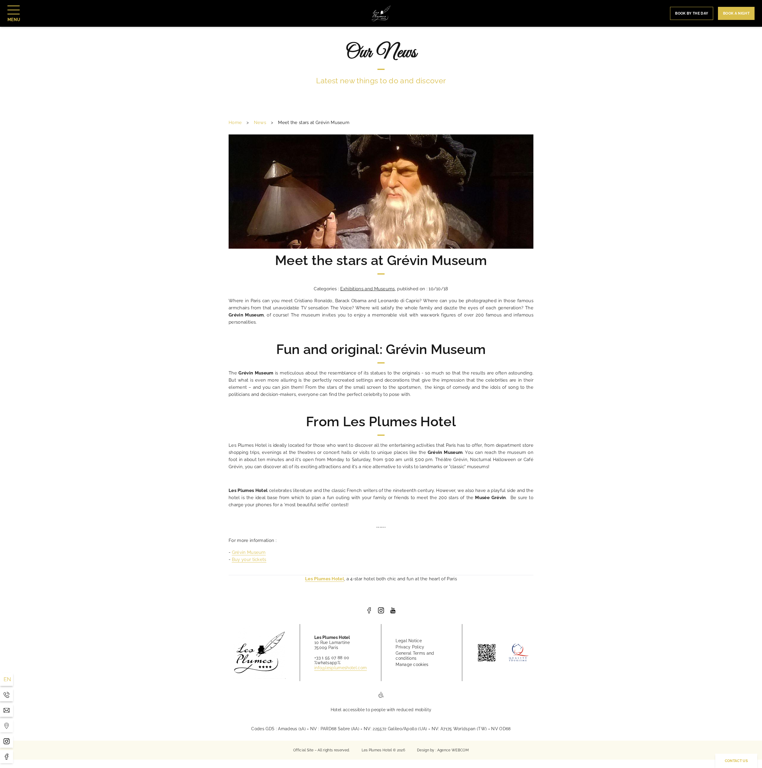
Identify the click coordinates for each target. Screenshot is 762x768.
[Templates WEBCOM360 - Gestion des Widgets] (6, 725)
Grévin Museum (249, 552)
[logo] (369, 610)
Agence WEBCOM (453, 750)
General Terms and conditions (415, 656)
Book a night (736, 13)
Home (235, 122)
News (260, 122)
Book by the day (691, 13)
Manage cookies (412, 664)
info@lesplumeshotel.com (340, 667)
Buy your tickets (249, 559)
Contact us (736, 761)
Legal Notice (409, 640)
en (7, 679)
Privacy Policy (410, 647)
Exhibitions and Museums (367, 288)
